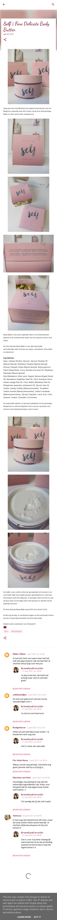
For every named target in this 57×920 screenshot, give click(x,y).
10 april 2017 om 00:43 (32, 816)
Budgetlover (19, 727)
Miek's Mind (19, 654)
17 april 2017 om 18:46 (32, 671)
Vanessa (17, 815)
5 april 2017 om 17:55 (36, 727)
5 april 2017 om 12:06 (35, 654)
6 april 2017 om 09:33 (41, 778)
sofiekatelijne (20, 694)
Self (6, 631)
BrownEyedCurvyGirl (19, 4)
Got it (37, 917)
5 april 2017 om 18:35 (38, 760)
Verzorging (16, 631)
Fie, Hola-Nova (20, 760)
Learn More (24, 917)
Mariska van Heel (21, 777)
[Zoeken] (53, 4)
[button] (5, 40)
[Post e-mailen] (5, 628)
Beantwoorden (21, 688)
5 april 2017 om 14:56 (37, 695)
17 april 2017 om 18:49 (32, 742)
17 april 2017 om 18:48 (32, 835)
